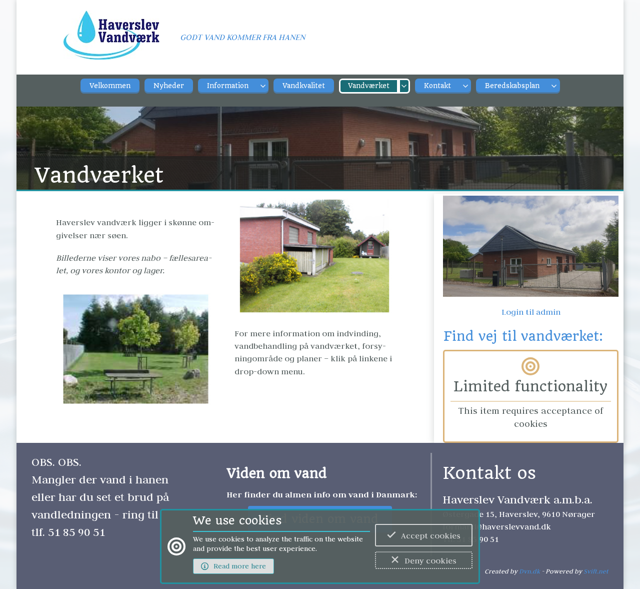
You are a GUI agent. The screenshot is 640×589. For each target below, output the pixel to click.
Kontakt (437, 86)
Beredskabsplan (512, 86)
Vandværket (369, 86)
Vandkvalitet (303, 86)
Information (227, 86)
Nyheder (169, 86)
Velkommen (110, 86)
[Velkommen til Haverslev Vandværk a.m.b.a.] (112, 40)
